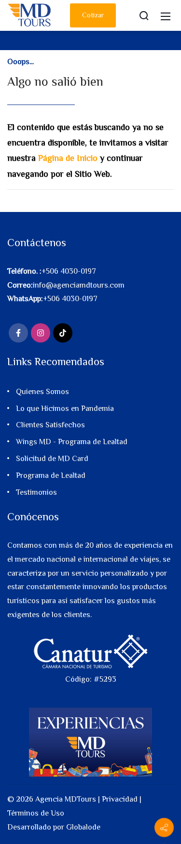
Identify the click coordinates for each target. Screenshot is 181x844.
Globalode (83, 827)
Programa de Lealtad (50, 475)
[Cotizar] (164, 827)
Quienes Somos (42, 391)
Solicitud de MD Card (52, 458)
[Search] (144, 15)
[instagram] (40, 333)
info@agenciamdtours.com (79, 285)
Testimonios (36, 492)
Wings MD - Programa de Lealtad (71, 441)
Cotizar (93, 15)
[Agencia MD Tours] (30, 14)
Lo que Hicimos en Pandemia (65, 408)
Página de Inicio (67, 158)
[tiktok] (62, 333)
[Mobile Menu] (165, 15)
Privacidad (120, 799)
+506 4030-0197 (69, 271)
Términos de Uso (35, 813)
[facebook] (18, 333)
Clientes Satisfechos (50, 425)
